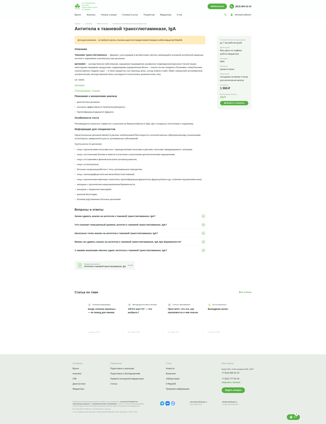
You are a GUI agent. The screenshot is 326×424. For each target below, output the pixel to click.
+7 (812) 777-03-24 (230, 378)
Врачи (78, 14)
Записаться (217, 6)
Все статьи (245, 292)
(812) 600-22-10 (243, 6)
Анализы (91, 14)
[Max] (173, 407)
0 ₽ (295, 416)
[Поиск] (225, 14)
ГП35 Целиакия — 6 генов (87, 90)
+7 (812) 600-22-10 (230, 372)
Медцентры (165, 14)
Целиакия (79, 85)
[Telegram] (162, 407)
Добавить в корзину (234, 103)
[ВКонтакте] (168, 407)
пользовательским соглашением (104, 404)
